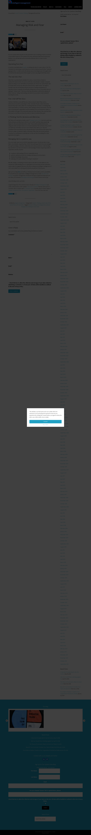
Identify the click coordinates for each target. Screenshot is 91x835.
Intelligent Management (19, 2)
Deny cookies (45, 425)
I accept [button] (45, 421)
